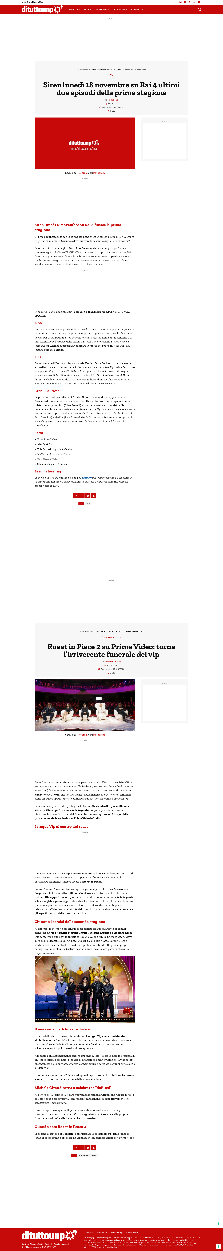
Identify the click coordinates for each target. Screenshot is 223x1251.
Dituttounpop (82, 70)
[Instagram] (180, 2)
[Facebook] (175, 2)
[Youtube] (199, 2)
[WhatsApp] (194, 2)
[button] (199, 9)
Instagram (99, 173)
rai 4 (88, 503)
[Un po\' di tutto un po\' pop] (42, 9)
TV (89, 70)
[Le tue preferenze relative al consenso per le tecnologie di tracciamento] (218, 1246)
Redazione (113, 100)
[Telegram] (185, 2)
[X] (189, 2)
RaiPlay (87, 477)
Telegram (82, 173)
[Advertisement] (111, 38)
